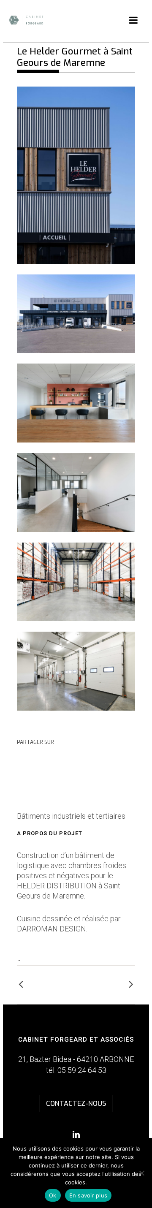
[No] (141, 1173)
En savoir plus (88, 1195)
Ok (53, 1195)
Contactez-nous (76, 1103)
